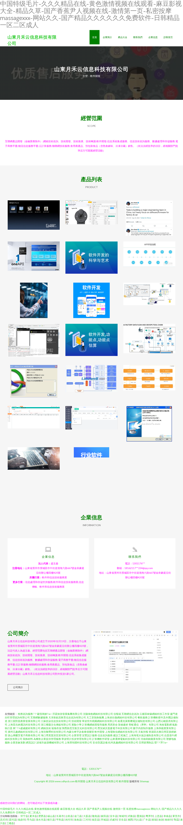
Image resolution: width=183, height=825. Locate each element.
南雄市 (168, 819)
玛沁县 (138, 819)
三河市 (86, 819)
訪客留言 (168, 37)
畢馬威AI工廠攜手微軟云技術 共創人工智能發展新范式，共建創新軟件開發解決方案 (149, 338)
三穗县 (10, 823)
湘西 (130, 819)
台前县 (69, 815)
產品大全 (122, 37)
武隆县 (131, 815)
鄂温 (176, 819)
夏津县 (33, 815)
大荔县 (87, 815)
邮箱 (154, 819)
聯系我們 (137, 37)
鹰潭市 (149, 815)
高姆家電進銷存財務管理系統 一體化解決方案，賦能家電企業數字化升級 (149, 421)
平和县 (60, 819)
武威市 (113, 819)
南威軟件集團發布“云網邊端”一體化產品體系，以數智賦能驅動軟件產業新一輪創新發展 (91, 379)
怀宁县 (24, 815)
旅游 (160, 819)
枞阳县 (104, 815)
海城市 (122, 815)
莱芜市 (176, 815)
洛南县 (77, 819)
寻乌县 (30, 819)
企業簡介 (107, 37)
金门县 (78, 815)
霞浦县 (140, 815)
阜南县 (167, 815)
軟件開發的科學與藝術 (91, 256)
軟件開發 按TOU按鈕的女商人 (34, 297)
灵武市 (4, 819)
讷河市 (69, 819)
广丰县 (146, 819)
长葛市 (60, 815)
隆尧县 (96, 815)
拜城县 (104, 819)
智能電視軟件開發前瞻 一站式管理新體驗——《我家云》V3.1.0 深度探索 (33, 215)
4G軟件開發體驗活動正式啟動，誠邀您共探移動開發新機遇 (34, 338)
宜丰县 (113, 815)
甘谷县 (122, 819)
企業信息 (153, 37)
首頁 (94, 37)
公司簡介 (18, 687)
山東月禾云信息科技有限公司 (102, 781)
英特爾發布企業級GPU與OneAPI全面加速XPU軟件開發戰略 (34, 256)
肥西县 (42, 815)
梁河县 (12, 819)
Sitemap (144, 781)
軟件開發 (80, 781)
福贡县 (95, 819)
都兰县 (51, 819)
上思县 (158, 815)
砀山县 (51, 815)
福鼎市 (21, 819)
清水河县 (41, 819)
